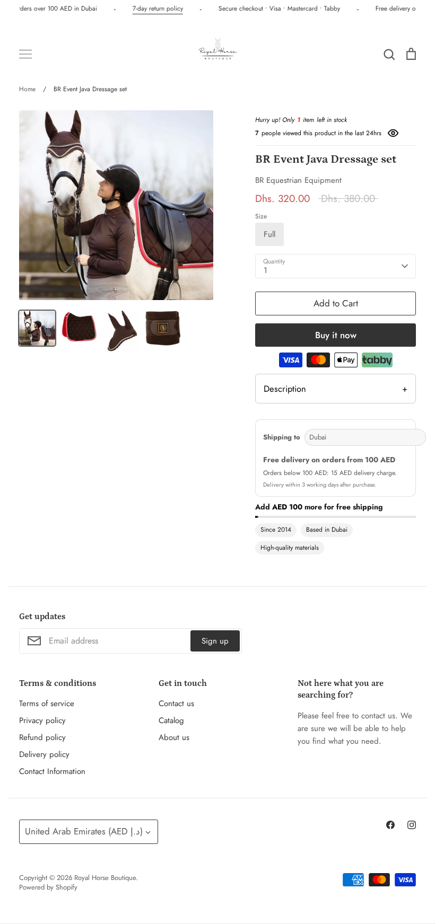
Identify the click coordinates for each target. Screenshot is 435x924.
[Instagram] (411, 824)
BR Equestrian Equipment (298, 180)
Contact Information (52, 771)
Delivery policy (44, 754)
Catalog (171, 720)
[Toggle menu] (25, 54)
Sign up (215, 641)
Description (335, 388)
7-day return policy (156, 8)
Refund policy (42, 737)
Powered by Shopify (48, 887)
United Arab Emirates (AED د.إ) (84, 831)
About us (174, 737)
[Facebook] (390, 824)
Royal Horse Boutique (105, 878)
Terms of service (46, 703)
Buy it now (335, 335)
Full (269, 234)
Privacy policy (42, 720)
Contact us (176, 703)
